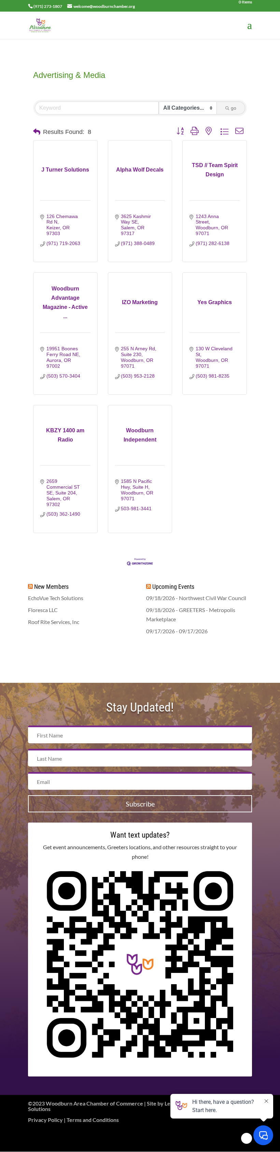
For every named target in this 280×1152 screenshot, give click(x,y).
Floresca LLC (43, 610)
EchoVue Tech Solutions (55, 598)
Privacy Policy (45, 1119)
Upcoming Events (173, 586)
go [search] (233, 108)
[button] (36, 131)
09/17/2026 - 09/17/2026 (177, 631)
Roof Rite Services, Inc (53, 622)
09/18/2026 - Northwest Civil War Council (196, 598)
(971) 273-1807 (47, 6)
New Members (51, 586)
